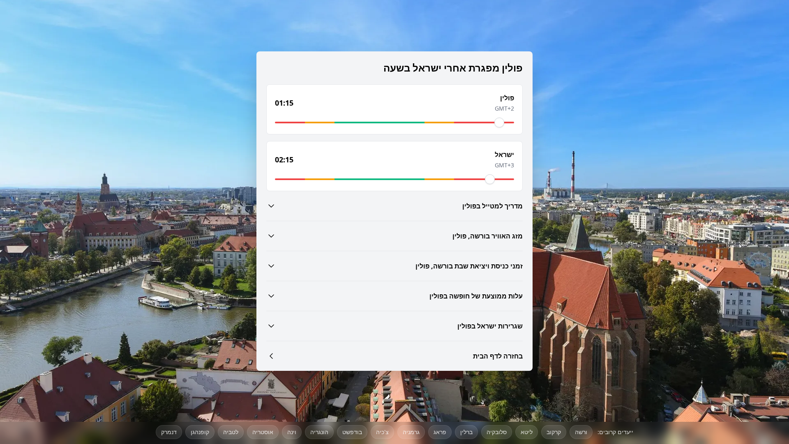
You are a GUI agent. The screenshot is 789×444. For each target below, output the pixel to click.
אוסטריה (262, 432)
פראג (440, 432)
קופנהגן (200, 432)
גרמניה (411, 432)
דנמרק (169, 432)
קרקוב (554, 432)
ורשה (581, 432)
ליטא (527, 432)
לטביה (230, 432)
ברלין (466, 432)
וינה (291, 432)
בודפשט (352, 432)
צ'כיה (382, 432)
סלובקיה (497, 432)
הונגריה (319, 432)
